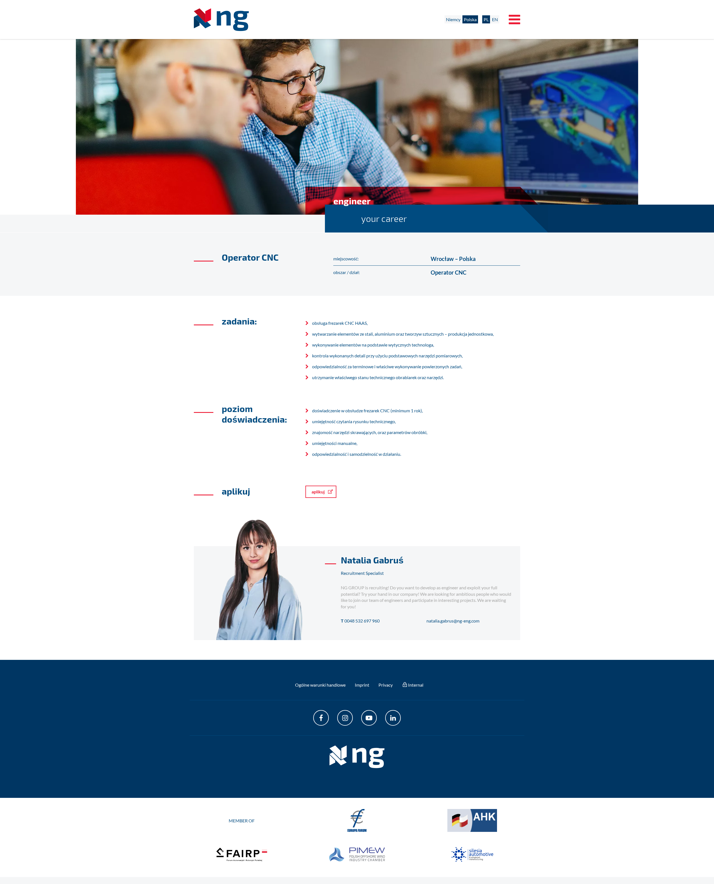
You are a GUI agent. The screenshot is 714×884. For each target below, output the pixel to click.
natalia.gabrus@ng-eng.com (452, 620)
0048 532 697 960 (362, 620)
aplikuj (318, 491)
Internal (415, 684)
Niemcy (453, 19)
